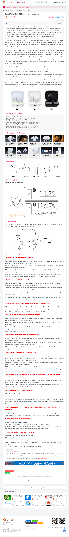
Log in (54, 2)
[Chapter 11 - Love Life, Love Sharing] (8, 523)
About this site (40, 527)
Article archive (28, 525)
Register (58, 2)
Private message (60, 17)
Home (5, 10)
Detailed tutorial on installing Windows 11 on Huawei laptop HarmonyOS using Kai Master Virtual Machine (59, 497)
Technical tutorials (20, 10)
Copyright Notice (35, 525)
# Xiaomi (7, 473)
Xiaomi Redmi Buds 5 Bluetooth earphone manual (22, 14)
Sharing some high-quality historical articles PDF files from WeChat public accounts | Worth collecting (17, 497)
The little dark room (29, 527)
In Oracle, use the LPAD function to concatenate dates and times (37, 497)
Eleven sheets (11, 16)
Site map (35, 527)
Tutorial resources (12, 10)
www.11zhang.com (15, 451)
